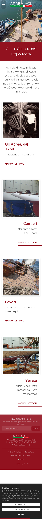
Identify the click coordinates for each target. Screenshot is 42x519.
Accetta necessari (21, 509)
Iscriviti (36, 428)
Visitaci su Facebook (21, 445)
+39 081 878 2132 (14, 442)
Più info (21, 514)
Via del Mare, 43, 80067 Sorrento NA (21, 440)
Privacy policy (27, 456)
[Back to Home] (21, 4)
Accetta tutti (21, 504)
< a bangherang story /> (21, 464)
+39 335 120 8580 (29, 442)
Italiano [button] (21, 459)
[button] (3, 4)
